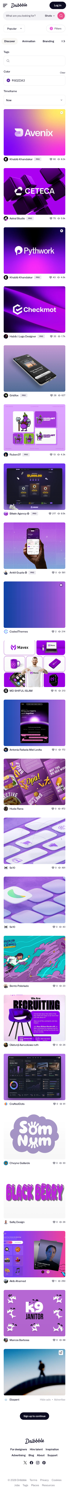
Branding (48, 41)
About (41, 1455)
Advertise (59, 1399)
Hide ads (45, 1399)
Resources (48, 1485)
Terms (33, 1480)
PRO (38, 159)
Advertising (19, 1455)
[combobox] (23, 15)
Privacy (44, 1480)
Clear (62, 72)
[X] (25, 1462)
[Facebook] (31, 1462)
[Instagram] (37, 1462)
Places (35, 1485)
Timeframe (10, 91)
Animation (28, 41)
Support (52, 1455)
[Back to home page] (19, 5)
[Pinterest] (44, 1462)
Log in (57, 5)
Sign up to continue (34, 1416)
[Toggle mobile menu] (5, 5)
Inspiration (52, 1449)
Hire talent (36, 1449)
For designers (18, 1449)
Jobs (17, 1485)
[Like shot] (51, 159)
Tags (6, 51)
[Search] (61, 15)
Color (7, 71)
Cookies (56, 1480)
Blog (31, 1455)
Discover (9, 41)
